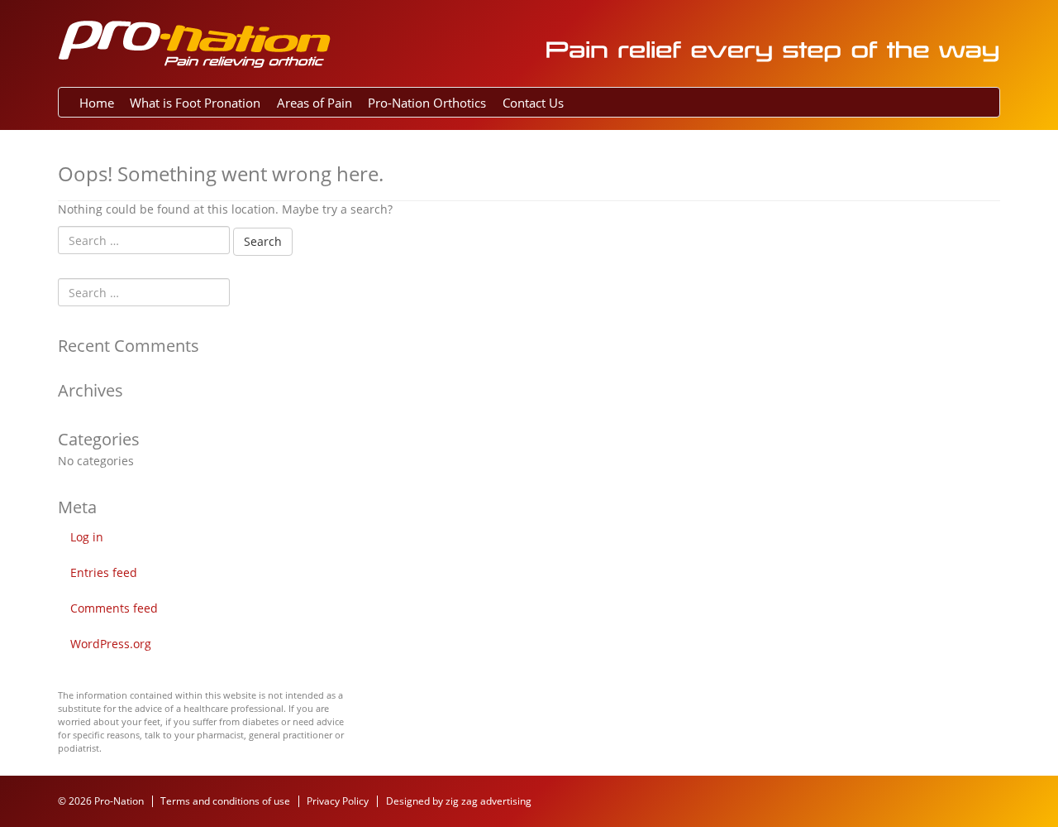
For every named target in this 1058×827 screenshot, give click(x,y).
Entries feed (103, 572)
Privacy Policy (338, 801)
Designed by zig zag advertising (458, 801)
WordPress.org (110, 644)
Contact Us (533, 102)
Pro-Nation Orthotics (427, 102)
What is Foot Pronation (195, 102)
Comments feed (114, 608)
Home (96, 102)
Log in (86, 537)
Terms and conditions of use (225, 801)
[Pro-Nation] (194, 42)
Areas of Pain (314, 102)
